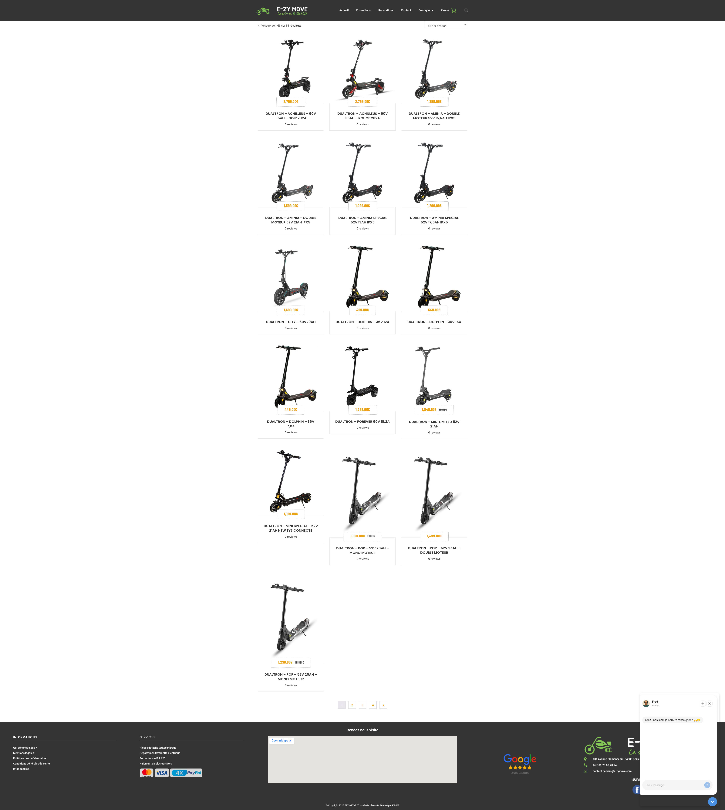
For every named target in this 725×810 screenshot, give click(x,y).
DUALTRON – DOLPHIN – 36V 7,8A (290, 423)
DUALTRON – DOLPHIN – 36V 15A (434, 322)
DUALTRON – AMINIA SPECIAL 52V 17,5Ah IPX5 (434, 220)
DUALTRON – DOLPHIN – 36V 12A (362, 322)
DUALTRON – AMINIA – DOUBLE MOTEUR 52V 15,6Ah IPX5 (434, 115)
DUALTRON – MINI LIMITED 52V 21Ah (434, 424)
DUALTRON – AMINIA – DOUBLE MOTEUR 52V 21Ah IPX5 (290, 220)
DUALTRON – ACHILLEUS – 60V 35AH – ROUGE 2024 (362, 115)
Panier (445, 10)
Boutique (424, 10)
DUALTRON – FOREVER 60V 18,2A (362, 421)
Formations (363, 10)
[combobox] (445, 24)
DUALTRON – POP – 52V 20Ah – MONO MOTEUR (362, 550)
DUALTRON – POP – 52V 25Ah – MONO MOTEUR (291, 676)
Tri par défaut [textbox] (437, 26)
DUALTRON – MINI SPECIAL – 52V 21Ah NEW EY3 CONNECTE (291, 528)
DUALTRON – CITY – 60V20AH (291, 322)
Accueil (344, 10)
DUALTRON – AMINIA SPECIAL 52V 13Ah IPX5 (362, 220)
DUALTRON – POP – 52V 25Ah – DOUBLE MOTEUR (434, 550)
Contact (406, 10)
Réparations (385, 10)
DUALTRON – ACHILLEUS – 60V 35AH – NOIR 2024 (291, 115)
